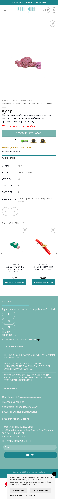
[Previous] (2, 259)
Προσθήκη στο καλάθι (29, 133)
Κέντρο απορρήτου (18, 495)
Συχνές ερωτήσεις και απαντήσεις (19, 411)
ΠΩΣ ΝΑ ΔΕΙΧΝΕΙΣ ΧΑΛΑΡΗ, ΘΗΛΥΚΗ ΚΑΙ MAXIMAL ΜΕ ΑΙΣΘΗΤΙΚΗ (29, 356)
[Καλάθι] (54, 10)
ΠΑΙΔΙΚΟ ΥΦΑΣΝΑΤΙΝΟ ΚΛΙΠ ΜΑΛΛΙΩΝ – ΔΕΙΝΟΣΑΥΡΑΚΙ (15, 269)
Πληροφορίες (8, 158)
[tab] (29, 158)
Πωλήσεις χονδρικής (13, 401)
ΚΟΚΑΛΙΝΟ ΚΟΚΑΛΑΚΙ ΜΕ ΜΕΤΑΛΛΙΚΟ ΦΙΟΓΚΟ (43, 268)
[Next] (56, 259)
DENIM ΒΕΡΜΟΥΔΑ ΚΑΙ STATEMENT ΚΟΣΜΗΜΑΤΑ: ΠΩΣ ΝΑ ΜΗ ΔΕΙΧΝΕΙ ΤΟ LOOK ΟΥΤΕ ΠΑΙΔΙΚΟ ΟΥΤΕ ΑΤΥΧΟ (27, 366)
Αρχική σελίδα (10, 100)
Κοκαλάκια (27, 100)
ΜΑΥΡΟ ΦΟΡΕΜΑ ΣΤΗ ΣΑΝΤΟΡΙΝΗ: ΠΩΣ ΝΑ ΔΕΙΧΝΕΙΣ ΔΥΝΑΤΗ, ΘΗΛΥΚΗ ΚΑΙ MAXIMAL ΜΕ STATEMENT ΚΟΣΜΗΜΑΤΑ (27, 378)
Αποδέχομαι (19, 490)
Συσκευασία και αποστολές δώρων (20, 406)
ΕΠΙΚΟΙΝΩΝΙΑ (9, 335)
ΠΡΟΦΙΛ (6, 331)
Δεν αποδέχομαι (41, 490)
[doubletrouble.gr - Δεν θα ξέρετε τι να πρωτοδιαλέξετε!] (26, 9)
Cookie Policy (33, 495)
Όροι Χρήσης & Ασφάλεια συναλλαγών (21, 396)
